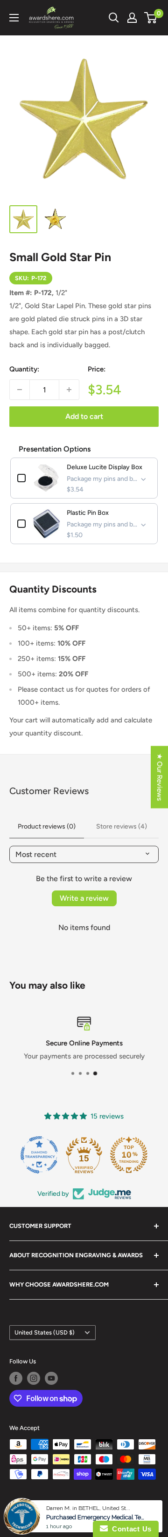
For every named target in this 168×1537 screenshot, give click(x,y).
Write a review (84, 898)
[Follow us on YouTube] (51, 1378)
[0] (151, 17)
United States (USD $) (44, 1332)
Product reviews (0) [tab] (47, 826)
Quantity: (24, 369)
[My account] (132, 18)
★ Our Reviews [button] (159, 777)
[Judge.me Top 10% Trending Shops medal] (128, 1154)
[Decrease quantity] (19, 389)
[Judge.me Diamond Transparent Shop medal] (39, 1154)
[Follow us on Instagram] (33, 1378)
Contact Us (130, 1529)
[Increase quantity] (69, 389)
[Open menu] (14, 17)
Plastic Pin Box (88, 513)
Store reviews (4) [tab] (121, 826)
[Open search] (114, 18)
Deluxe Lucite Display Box (104, 467)
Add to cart (84, 416)
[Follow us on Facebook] (15, 1378)
